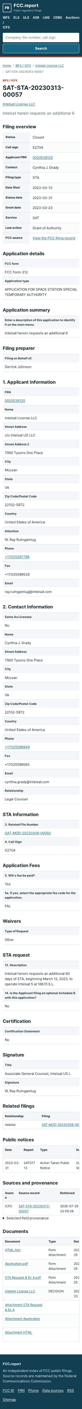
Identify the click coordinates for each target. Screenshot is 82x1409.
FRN (21, 1390)
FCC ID (8, 1390)
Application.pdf (16, 1263)
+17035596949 (17, 747)
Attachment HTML (18, 1332)
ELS (16, 17)
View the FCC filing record (54, 238)
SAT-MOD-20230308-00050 (28, 833)
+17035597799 (17, 557)
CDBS (57, 17)
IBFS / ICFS (6, 22)
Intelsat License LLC (49, 65)
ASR (36, 17)
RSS (70, 1390)
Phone (33, 1390)
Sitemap (9, 1399)
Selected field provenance (27, 1218)
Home (7, 65)
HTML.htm (12, 1250)
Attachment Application (22, 1319)
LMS (46, 17)
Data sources (53, 1390)
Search (41, 48)
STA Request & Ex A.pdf (23, 1277)
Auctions (73, 17)
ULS (26, 17)
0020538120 (43, 157)
